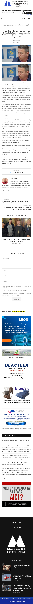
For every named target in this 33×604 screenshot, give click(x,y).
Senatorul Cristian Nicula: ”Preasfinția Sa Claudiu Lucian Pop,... (16, 240)
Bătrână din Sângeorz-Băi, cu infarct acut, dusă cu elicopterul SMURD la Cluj (22, 576)
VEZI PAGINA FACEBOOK (16, 382)
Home (3, 24)
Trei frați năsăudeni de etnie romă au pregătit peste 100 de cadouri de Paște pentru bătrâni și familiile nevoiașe (22, 588)
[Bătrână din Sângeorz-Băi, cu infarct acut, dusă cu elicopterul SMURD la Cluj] (6, 577)
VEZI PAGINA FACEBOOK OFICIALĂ (16, 357)
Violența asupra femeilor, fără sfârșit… (21, 566)
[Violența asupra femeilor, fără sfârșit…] (6, 568)
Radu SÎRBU (18, 39)
